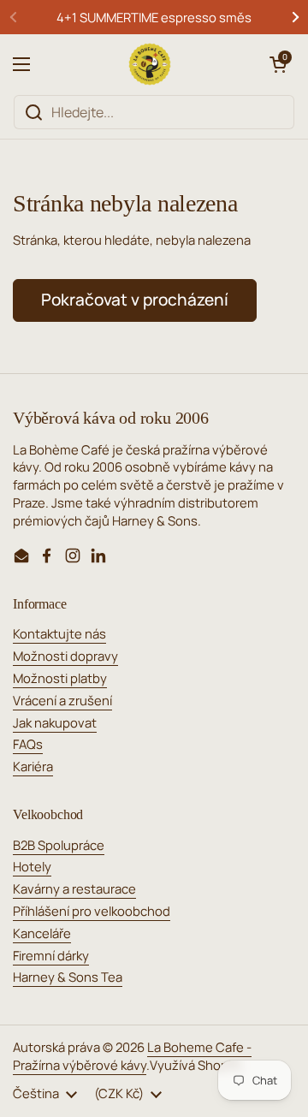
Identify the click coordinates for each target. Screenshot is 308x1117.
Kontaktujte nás (59, 633)
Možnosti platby (60, 677)
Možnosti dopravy (65, 655)
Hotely (32, 866)
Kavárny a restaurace (74, 888)
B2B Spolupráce (58, 844)
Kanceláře (42, 933)
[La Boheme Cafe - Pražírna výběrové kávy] (149, 64)
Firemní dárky (51, 955)
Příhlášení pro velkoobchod (91, 910)
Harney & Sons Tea (67, 976)
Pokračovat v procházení (134, 299)
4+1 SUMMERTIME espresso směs (154, 17)
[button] (278, 64)
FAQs (28, 743)
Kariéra (33, 766)
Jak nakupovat (55, 722)
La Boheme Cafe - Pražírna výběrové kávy (132, 1055)
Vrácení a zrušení (62, 700)
